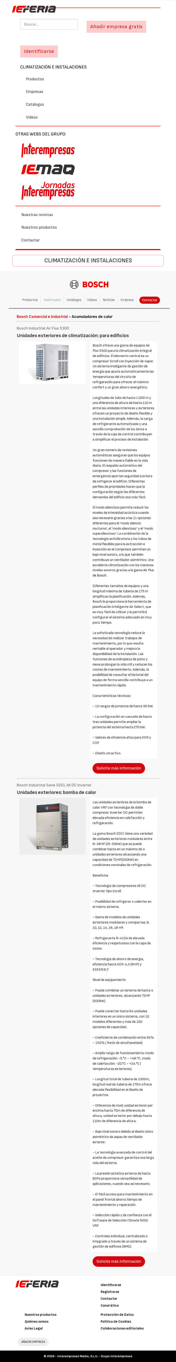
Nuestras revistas (37, 214)
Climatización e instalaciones (53, 67)
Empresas (34, 91)
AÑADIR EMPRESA (33, 1342)
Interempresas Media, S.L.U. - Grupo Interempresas (94, 1356)
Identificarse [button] (39, 51)
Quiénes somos (36, 1321)
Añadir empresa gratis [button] (116, 27)
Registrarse (110, 1292)
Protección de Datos (117, 1315)
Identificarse (111, 1285)
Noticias (109, 300)
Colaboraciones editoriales (122, 1328)
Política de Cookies (116, 1321)
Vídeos (32, 117)
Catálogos (35, 104)
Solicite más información (118, 768)
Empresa (127, 300)
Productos (35, 79)
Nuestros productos (39, 227)
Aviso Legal (34, 1328)
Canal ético (110, 1305)
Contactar (30, 240)
